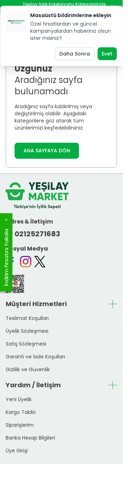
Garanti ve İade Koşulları (35, 356)
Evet (107, 53)
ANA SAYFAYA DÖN (46, 150)
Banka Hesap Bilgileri (30, 437)
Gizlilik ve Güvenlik (28, 369)
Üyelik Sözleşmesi (27, 331)
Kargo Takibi (21, 412)
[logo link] (37, 195)
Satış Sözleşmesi (26, 343)
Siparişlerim (20, 425)
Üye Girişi (17, 450)
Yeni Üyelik (19, 399)
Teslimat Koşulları (27, 318)
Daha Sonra (74, 53)
